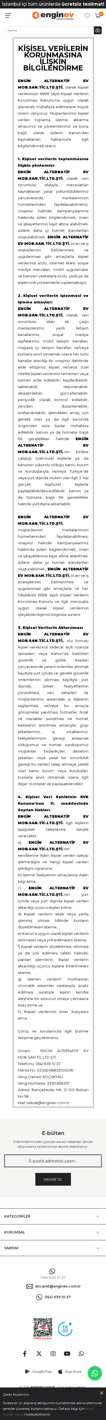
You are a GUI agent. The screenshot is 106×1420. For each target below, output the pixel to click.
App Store (73, 1371)
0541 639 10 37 (53, 1277)
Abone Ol (53, 1179)
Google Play (42, 1371)
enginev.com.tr (43, 1387)
